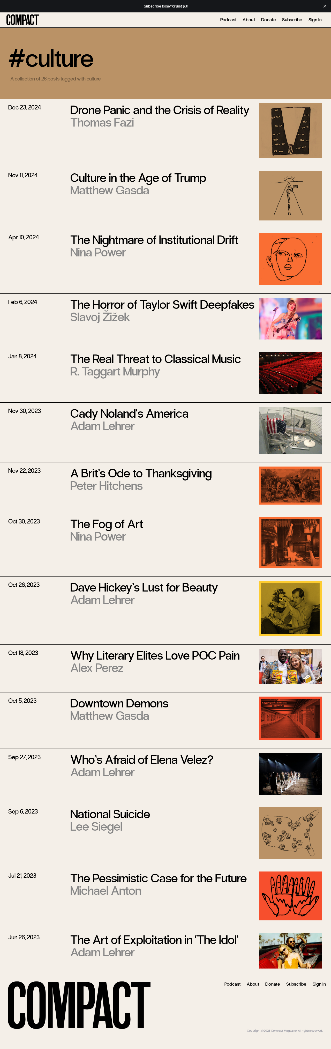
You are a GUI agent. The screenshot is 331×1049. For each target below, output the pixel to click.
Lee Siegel (96, 826)
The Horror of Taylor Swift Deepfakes (162, 304)
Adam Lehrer (102, 425)
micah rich (316, 1027)
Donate (268, 20)
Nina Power (98, 252)
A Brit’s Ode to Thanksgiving (141, 473)
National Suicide (110, 814)
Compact (22, 20)
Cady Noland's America (129, 413)
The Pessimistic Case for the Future (158, 878)
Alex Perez (97, 667)
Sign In (315, 20)
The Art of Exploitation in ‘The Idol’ (154, 939)
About (249, 20)
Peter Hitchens (106, 485)
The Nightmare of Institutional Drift (154, 239)
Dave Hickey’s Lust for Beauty (144, 587)
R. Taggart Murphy (115, 371)
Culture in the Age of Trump (138, 177)
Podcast (228, 20)
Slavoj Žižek (100, 316)
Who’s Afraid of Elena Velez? (141, 759)
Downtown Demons (119, 703)
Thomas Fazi (102, 122)
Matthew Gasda (109, 190)
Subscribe (292, 20)
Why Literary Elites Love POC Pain (155, 655)
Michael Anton (105, 890)
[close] (325, 6)
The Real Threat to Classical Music (155, 358)
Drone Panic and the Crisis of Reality (160, 109)
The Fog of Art (106, 523)
